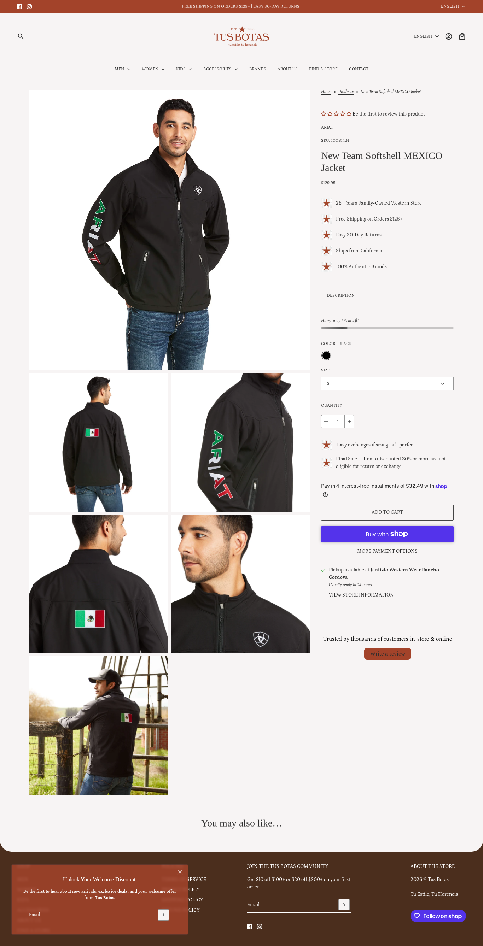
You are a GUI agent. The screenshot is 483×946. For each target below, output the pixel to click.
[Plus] (349, 421)
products (346, 92)
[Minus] (326, 421)
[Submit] (163, 915)
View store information (361, 595)
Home (326, 92)
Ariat (327, 127)
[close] (180, 872)
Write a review (387, 654)
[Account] (449, 36)
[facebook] (19, 7)
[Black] (326, 355)
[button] (337, 114)
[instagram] (29, 7)
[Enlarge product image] (169, 230)
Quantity (331, 405)
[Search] (21, 36)
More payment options (387, 551)
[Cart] (462, 36)
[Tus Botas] (241, 36)
